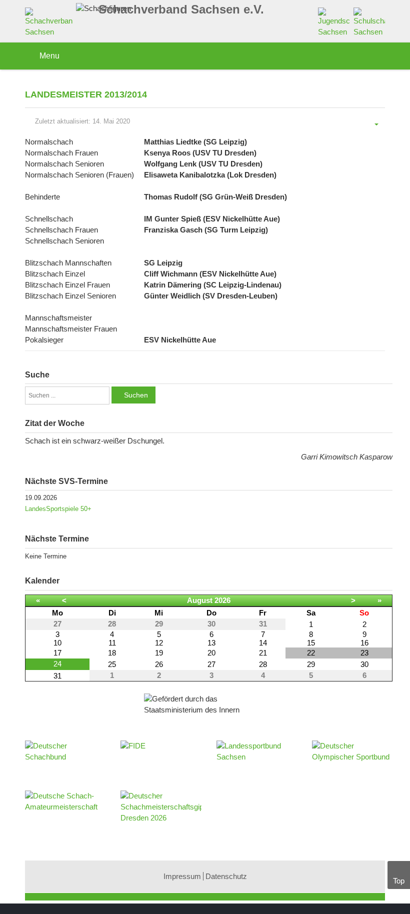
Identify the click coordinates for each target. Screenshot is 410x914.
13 (212, 642)
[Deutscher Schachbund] (65, 760)
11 (112, 642)
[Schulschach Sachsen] (369, 22)
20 (212, 652)
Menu (49, 56)
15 (311, 642)
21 (263, 652)
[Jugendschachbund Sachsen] (334, 22)
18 (112, 652)
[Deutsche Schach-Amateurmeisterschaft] (65, 810)
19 (159, 652)
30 (364, 664)
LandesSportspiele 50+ (58, 508)
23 (364, 652)
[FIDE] (160, 755)
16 (364, 642)
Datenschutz (226, 876)
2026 (222, 600)
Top (398, 880)
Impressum (182, 876)
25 (112, 664)
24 (58, 664)
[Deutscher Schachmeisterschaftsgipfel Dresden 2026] (160, 810)
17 (58, 652)
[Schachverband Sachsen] (51, 24)
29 (311, 664)
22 (311, 652)
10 (58, 642)
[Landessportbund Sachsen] (256, 760)
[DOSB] (352, 760)
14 (263, 642)
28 (263, 664)
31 (58, 676)
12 (159, 642)
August (199, 600)
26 (159, 664)
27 (212, 664)
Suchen (136, 395)
